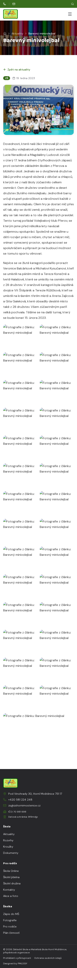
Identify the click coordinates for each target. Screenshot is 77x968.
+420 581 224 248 (20, 799)
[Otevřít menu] (70, 14)
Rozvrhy (8, 840)
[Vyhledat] (72, 4)
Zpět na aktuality (19, 69)
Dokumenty (10, 853)
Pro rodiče (10, 926)
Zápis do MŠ (11, 914)
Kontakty (9, 889)
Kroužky (8, 846)
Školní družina (12, 883)
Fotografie (10, 920)
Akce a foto (10, 896)
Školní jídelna (11, 877)
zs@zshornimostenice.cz (24, 805)
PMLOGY (22, 963)
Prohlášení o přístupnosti (17, 958)
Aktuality (17, 33)
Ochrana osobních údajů (48, 958)
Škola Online (11, 871)
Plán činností (11, 933)
